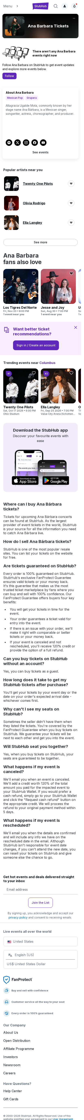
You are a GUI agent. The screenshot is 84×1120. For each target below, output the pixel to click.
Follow (9, 76)
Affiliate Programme (18, 1049)
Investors (10, 1057)
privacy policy (18, 917)
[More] (74, 18)
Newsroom (11, 1065)
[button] (15, 6)
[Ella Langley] (58, 392)
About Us (10, 1032)
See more (40, 242)
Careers (9, 1073)
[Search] (55, 6)
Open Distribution (16, 1041)
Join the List (40, 902)
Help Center (12, 1091)
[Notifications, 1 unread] (74, 6)
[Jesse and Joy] (58, 292)
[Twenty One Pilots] (20, 392)
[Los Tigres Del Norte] (20, 292)
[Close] (76, 327)
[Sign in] (64, 6)
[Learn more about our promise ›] (18, 980)
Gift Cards (10, 1099)
